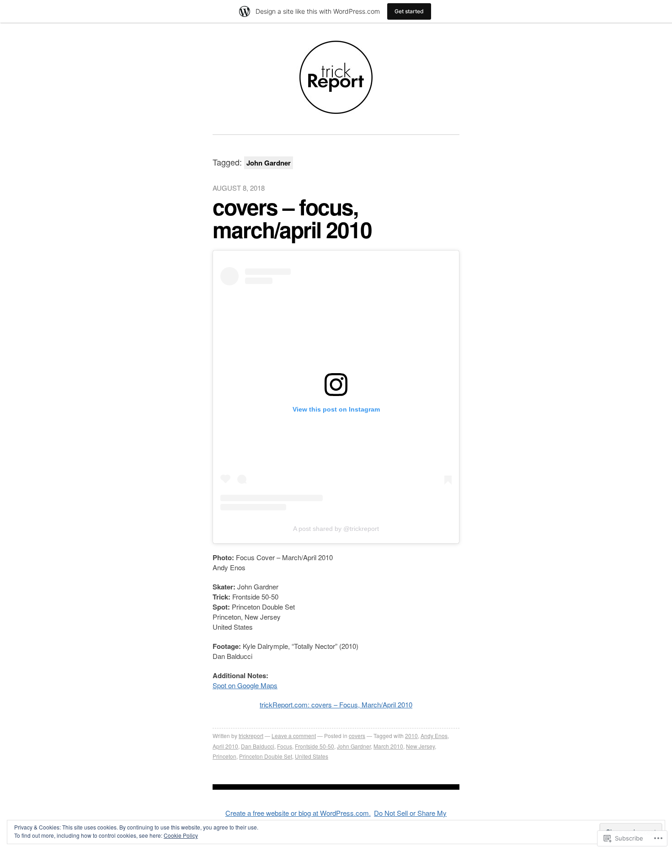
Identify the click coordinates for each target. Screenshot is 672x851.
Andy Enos (434, 735)
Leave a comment (294, 735)
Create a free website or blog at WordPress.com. (298, 813)
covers (357, 735)
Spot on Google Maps (245, 685)
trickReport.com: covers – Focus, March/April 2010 (336, 704)
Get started (409, 11)
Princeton (224, 756)
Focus (284, 746)
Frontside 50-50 (314, 746)
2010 (411, 735)
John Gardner (354, 746)
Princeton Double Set (265, 756)
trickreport (251, 735)
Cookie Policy (181, 835)
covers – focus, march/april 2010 (292, 218)
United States (311, 756)
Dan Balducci (257, 746)
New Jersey (420, 746)
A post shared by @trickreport (336, 528)
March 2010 (388, 746)
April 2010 (225, 746)
